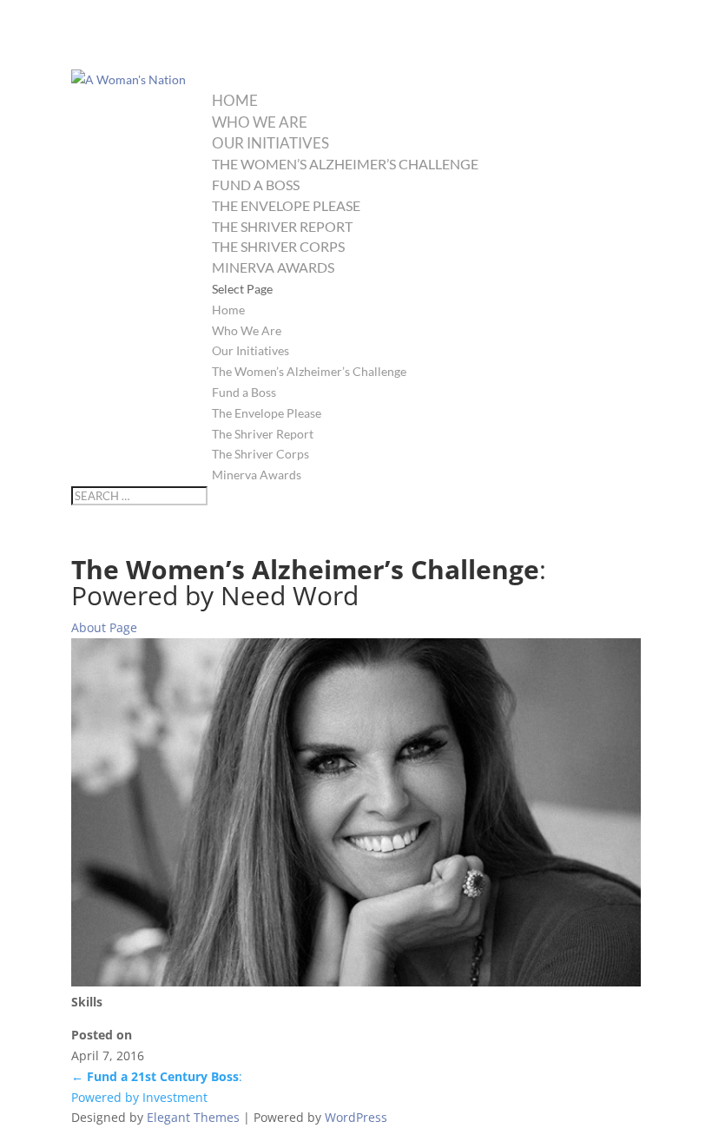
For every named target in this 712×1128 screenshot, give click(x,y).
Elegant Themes (193, 1117)
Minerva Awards (273, 267)
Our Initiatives (270, 143)
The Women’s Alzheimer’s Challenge (345, 163)
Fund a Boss (256, 184)
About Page (104, 627)
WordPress (356, 1117)
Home (235, 100)
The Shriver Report (282, 226)
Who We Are (259, 122)
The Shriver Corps (278, 246)
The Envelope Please (286, 205)
